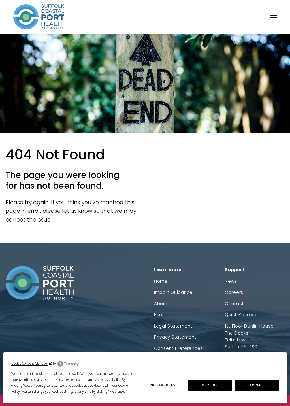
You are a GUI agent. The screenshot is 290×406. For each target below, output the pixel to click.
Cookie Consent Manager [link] (29, 363)
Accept (257, 385)
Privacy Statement (175, 337)
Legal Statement (173, 326)
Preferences (163, 385)
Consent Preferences (178, 348)
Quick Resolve (241, 315)
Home (161, 281)
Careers (234, 292)
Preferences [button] (117, 392)
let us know (77, 211)
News (231, 281)
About (161, 304)
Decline (210, 385)
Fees (159, 315)
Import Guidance (173, 292)
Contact (234, 304)
